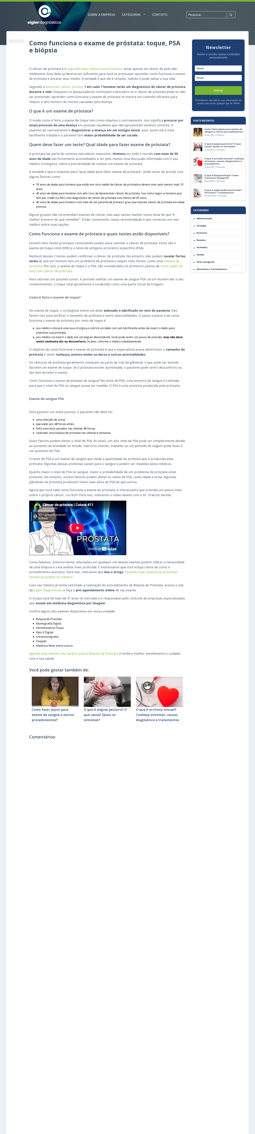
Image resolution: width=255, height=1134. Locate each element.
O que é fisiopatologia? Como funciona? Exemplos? (221, 176)
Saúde (200, 254)
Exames (220, 135)
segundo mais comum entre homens (94, 69)
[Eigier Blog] (44, 15)
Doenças (221, 149)
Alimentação (204, 218)
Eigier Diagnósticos (48, 590)
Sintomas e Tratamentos (212, 269)
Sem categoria (205, 261)
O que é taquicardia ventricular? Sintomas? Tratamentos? (223, 191)
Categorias (131, 14)
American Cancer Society (64, 87)
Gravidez (202, 247)
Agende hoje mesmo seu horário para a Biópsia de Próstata (73, 653)
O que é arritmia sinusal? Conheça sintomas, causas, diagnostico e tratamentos (157, 714)
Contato (159, 14)
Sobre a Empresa (101, 14)
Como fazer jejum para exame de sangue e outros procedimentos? (53, 714)
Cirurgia (201, 225)
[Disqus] (107, 790)
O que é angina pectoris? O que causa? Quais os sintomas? (105, 714)
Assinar (218, 90)
